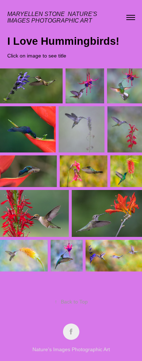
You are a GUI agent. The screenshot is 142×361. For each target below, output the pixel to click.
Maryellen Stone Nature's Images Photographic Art (53, 17)
